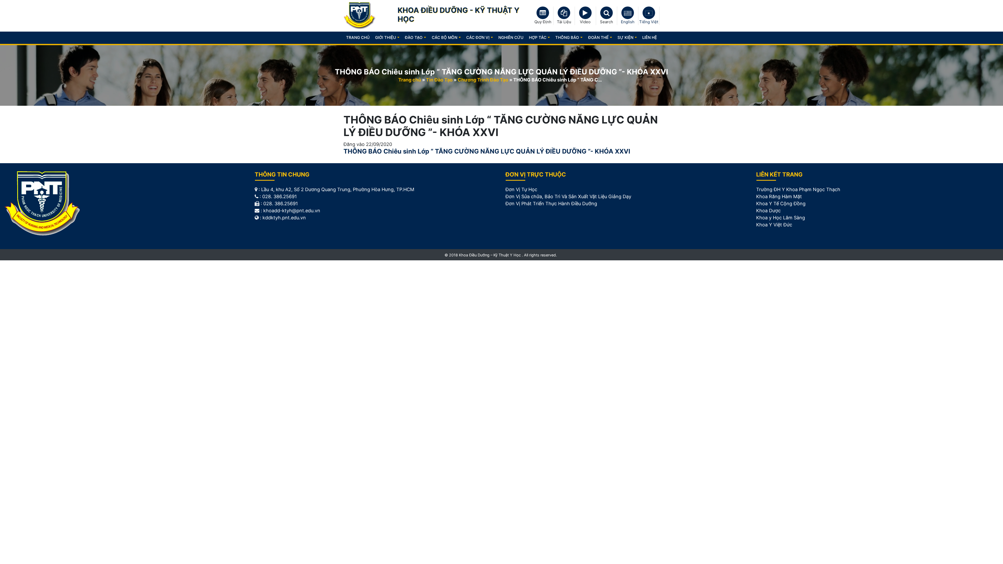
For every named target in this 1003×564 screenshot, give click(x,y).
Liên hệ (649, 37)
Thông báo (567, 37)
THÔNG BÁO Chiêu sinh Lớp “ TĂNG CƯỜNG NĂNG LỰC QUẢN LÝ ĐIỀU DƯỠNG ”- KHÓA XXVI (486, 151)
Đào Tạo (414, 37)
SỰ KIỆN (625, 37)
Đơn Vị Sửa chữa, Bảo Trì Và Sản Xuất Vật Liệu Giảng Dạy (568, 196)
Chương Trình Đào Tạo (483, 80)
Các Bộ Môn (444, 37)
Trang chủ (358, 37)
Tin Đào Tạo (439, 80)
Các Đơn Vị (477, 37)
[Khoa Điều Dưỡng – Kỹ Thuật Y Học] (359, 15)
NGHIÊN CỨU (510, 37)
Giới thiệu (385, 37)
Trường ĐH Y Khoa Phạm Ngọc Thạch (798, 189)
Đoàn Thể (598, 37)
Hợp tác (537, 37)
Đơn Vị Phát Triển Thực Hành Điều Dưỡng (551, 203)
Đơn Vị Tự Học (521, 189)
